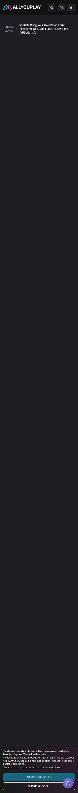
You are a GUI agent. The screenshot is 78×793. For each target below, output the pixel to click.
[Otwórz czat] (68, 783)
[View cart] (61, 7)
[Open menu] (71, 7)
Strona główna (9, 29)
